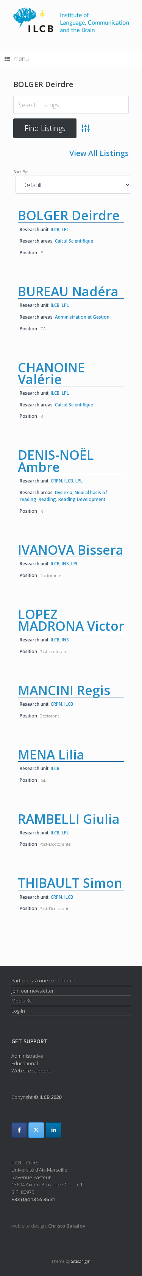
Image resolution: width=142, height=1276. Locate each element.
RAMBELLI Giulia (69, 819)
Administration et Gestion (82, 317)
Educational (24, 1063)
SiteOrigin (81, 1261)
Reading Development (81, 499)
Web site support (30, 1070)
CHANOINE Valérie (51, 373)
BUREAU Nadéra (68, 291)
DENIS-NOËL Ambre (56, 460)
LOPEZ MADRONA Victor (71, 620)
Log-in (18, 1010)
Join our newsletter (32, 990)
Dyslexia (63, 492)
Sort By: (20, 171)
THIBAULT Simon (70, 883)
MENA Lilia (51, 754)
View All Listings (99, 153)
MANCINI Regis (64, 690)
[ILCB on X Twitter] (36, 1130)
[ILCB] (71, 20)
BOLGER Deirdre (69, 215)
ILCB (55, 229)
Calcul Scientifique (74, 241)
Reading (47, 499)
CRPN (56, 481)
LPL (65, 229)
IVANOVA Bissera (70, 550)
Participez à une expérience (43, 980)
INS (65, 563)
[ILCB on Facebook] (19, 1130)
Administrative (27, 1055)
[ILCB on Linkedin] (53, 1130)
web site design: (48, 1225)
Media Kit (21, 1000)
